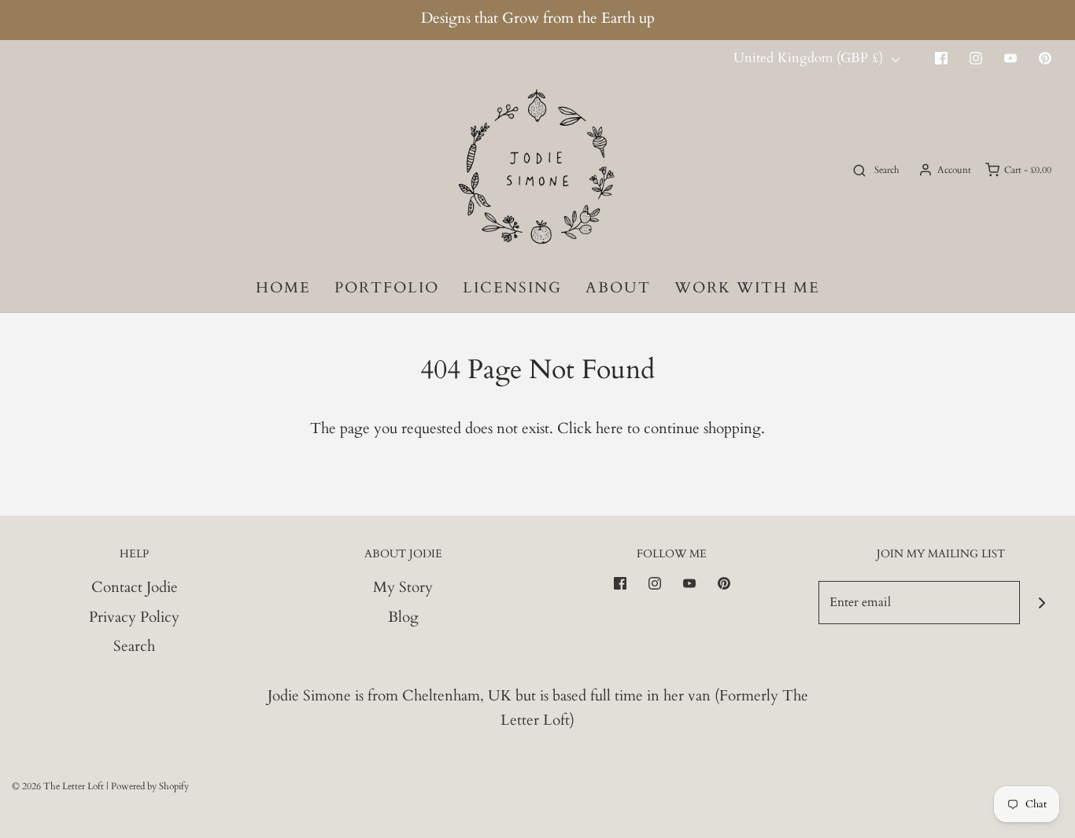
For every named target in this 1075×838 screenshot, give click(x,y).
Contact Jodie (134, 587)
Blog (403, 617)
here (609, 428)
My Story (403, 587)
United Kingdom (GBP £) (810, 58)
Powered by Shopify (150, 786)
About (618, 287)
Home (283, 287)
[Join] (1041, 602)
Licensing (512, 287)
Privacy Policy (134, 617)
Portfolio (386, 287)
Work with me (747, 287)
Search (134, 646)
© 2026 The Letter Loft (58, 786)
